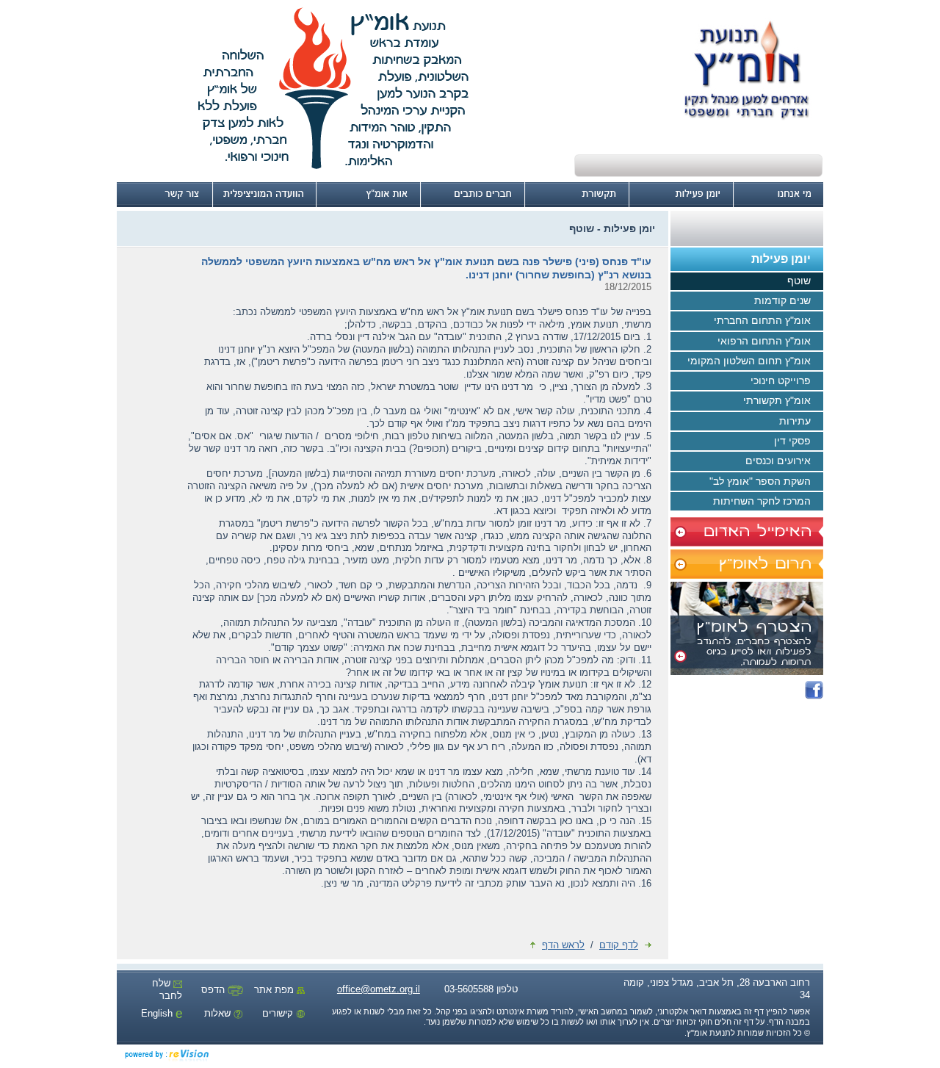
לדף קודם (618, 944)
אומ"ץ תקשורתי (777, 400)
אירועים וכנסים (778, 460)
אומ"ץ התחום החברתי (762, 320)
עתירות (795, 421)
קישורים (279, 1013)
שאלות (219, 1013)
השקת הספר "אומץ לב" (760, 481)
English (158, 1013)
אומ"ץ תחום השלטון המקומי (749, 361)
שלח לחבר (167, 989)
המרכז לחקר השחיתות (762, 501)
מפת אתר (275, 989)
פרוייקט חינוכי (781, 380)
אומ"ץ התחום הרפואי (764, 341)
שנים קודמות (782, 300)
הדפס (214, 989)
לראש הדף (563, 944)
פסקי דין (792, 441)
